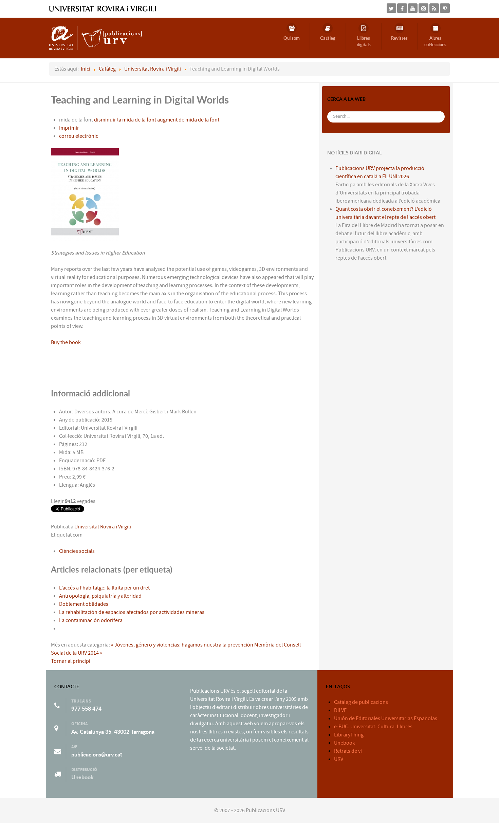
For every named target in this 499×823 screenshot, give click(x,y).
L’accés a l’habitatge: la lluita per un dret (104, 588)
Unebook (82, 777)
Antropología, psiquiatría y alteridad (100, 596)
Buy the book (66, 342)
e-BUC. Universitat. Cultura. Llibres (373, 727)
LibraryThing (349, 735)
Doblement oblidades (83, 604)
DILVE (340, 710)
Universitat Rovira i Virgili (102, 527)
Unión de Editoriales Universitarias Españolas (385, 718)
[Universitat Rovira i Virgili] (102, 8)
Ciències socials (77, 551)
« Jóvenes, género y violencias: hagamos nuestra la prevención (182, 645)
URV (338, 759)
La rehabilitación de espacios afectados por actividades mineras (131, 612)
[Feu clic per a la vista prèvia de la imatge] (85, 194)
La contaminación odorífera (91, 620)
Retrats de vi (348, 751)
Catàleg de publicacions (361, 702)
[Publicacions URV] (95, 38)
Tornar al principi (70, 661)
